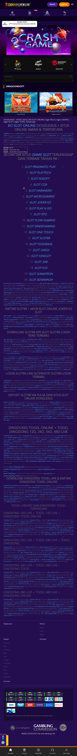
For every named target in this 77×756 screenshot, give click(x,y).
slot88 (42, 135)
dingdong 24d (10, 457)
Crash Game (7, 663)
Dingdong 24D (21, 439)
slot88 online (42, 303)
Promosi (42, 628)
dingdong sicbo (36, 457)
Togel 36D (6, 441)
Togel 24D (44, 439)
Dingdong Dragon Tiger (53, 441)
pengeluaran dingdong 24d (20, 453)
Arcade (5, 666)
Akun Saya (66, 753)
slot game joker (33, 303)
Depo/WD (38, 753)
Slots (5, 646)
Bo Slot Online (8, 283)
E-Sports (6, 673)
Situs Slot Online (16, 283)
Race (5, 653)
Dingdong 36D (54, 439)
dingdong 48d (28, 457)
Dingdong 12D (59, 437)
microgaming (28, 137)
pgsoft (69, 135)
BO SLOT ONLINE (22, 125)
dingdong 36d (19, 457)
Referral (42, 634)
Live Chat (52, 753)
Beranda (10, 753)
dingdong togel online (50, 457)
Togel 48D (39, 441)
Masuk (52, 4)
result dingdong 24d (60, 452)
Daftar (64, 4)
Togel (5, 656)
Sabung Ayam (7, 677)
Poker (5, 670)
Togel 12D (11, 439)
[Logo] (17, 4)
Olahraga (6, 660)
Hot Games (7, 643)
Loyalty (42, 631)
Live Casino (7, 649)
